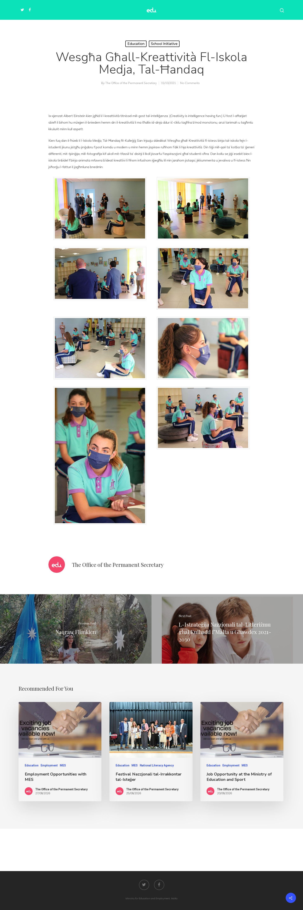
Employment (49, 765)
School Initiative (164, 44)
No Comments (190, 83)
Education (135, 44)
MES (63, 765)
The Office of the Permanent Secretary (131, 83)
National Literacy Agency (157, 765)
